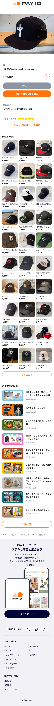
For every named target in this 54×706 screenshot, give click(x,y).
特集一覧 (27, 524)
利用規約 (32, 655)
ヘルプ (31, 651)
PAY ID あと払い (10, 651)
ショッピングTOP (16, 535)
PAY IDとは (8, 646)
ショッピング (9, 668)
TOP (4, 535)
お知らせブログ (10, 659)
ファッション (31, 535)
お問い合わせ (34, 646)
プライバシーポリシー (12, 689)
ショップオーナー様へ (12, 655)
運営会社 (7, 681)
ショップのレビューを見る (27, 125)
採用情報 (7, 685)
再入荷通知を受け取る (27, 94)
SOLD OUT (27, 85)
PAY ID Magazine (10, 664)
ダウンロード (27, 614)
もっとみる (27, 375)
